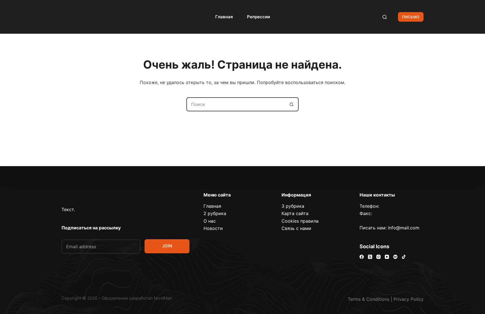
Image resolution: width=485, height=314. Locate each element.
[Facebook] (362, 257)
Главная (224, 16)
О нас (209, 221)
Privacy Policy (409, 299)
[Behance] (395, 257)
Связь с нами (296, 228)
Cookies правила (300, 221)
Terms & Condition (367, 299)
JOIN (167, 246)
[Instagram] (378, 257)
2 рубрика (214, 213)
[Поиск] (385, 17)
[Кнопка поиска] (292, 104)
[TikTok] (404, 257)
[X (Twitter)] (370, 257)
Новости (213, 228)
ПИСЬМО (410, 17)
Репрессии (258, 16)
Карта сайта (295, 213)
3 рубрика (293, 206)
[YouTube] (387, 257)
